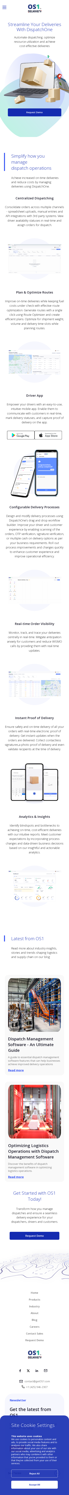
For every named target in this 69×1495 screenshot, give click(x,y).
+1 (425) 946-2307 (36, 1387)
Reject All (34, 1473)
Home (34, 1293)
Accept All (34, 1484)
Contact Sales (34, 1333)
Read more (16, 1070)
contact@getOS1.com (37, 1381)
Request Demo (34, 112)
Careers (34, 1326)
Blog (34, 1320)
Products (34, 1299)
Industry (34, 1306)
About (35, 1313)
